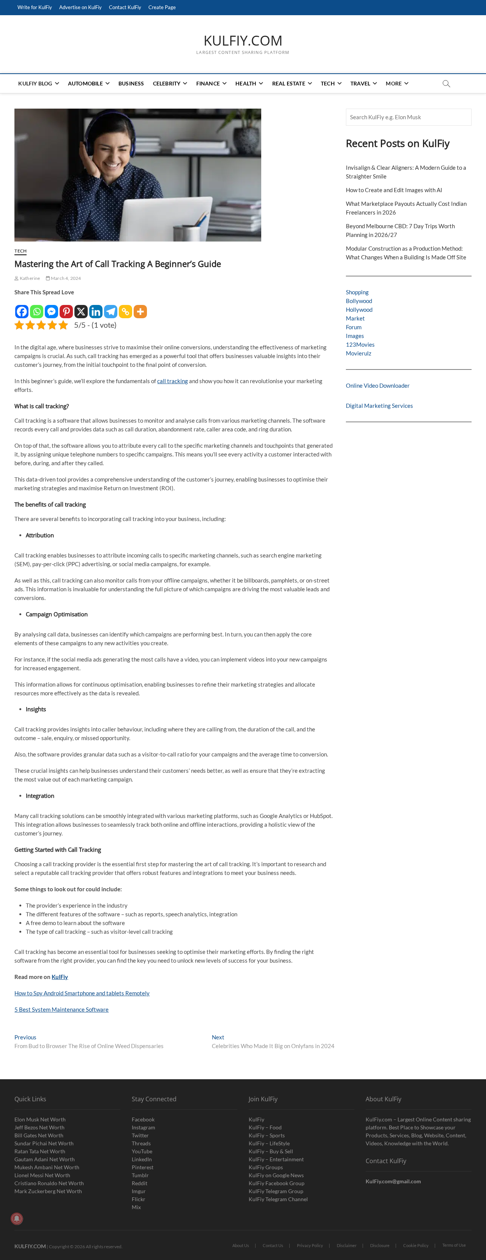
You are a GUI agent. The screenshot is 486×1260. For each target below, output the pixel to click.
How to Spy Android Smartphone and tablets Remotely (82, 993)
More (394, 83)
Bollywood (359, 300)
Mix (136, 1207)
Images (355, 335)
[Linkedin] (96, 307)
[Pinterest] (66, 307)
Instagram (143, 1127)
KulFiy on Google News (276, 1175)
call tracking (172, 380)
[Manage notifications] (17, 1219)
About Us (240, 1245)
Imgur (139, 1191)
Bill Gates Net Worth (38, 1135)
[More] (140, 307)
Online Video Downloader (378, 385)
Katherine (29, 278)
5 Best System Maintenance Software (61, 1009)
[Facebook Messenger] (51, 307)
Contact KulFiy (125, 7)
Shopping (357, 292)
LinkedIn (142, 1159)
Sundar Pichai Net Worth (44, 1143)
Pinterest (142, 1167)
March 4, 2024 (65, 278)
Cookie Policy (416, 1245)
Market (355, 318)
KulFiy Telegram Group (276, 1191)
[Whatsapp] (36, 307)
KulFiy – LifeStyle (269, 1143)
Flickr (138, 1199)
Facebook (143, 1119)
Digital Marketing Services (379, 405)
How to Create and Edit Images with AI (394, 189)
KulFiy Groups (266, 1167)
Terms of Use (454, 1245)
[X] (81, 307)
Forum (353, 327)
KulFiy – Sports (267, 1135)
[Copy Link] (125, 307)
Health (245, 83)
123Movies (360, 344)
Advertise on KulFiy (80, 7)
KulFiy (60, 976)
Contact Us (273, 1245)
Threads (141, 1143)
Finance (208, 83)
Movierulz (358, 353)
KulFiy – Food (265, 1127)
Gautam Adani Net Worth (44, 1159)
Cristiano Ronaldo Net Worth (49, 1183)
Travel (360, 83)
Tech (328, 83)
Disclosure (380, 1245)
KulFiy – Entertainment (276, 1159)
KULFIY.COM (243, 40)
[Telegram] (110, 307)
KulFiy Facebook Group (277, 1183)
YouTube (142, 1151)
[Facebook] (21, 307)
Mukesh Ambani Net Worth (46, 1167)
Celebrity (167, 83)
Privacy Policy (310, 1245)
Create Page (162, 7)
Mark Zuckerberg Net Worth (48, 1191)
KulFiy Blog (35, 83)
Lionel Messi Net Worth (42, 1175)
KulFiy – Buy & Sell (271, 1151)
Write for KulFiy (34, 7)
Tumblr (140, 1175)
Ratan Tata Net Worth (39, 1151)
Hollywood (359, 309)
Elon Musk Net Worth (40, 1119)
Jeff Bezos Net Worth (39, 1127)
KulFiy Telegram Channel (278, 1199)
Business (131, 83)
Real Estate (288, 83)
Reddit (139, 1183)
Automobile (85, 83)
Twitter (140, 1135)
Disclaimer (347, 1245)
